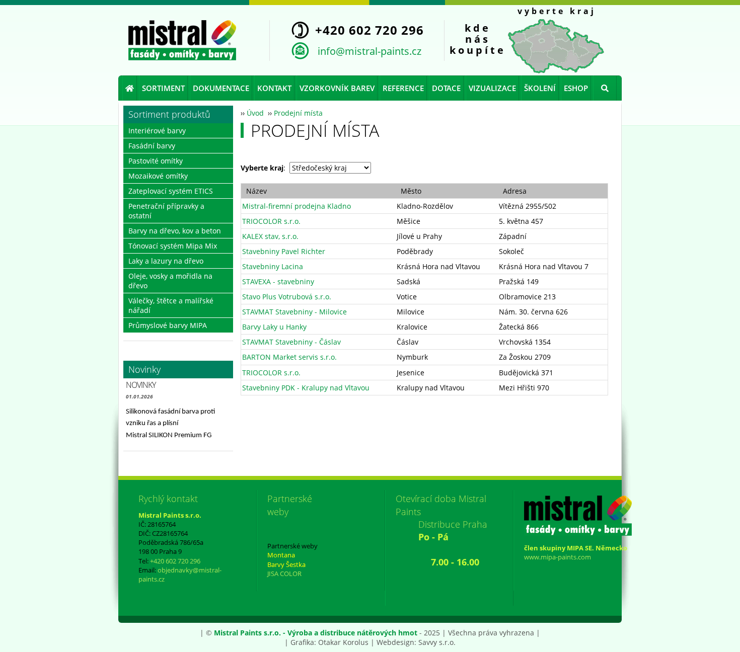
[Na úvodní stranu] (182, 40)
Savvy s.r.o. (437, 642)
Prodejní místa (298, 113)
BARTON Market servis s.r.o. (289, 357)
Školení (540, 88)
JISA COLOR (284, 573)
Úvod (255, 113)
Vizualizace (492, 88)
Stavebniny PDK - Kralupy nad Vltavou (305, 387)
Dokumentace (221, 88)
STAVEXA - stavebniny (278, 281)
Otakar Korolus (343, 642)
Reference (403, 88)
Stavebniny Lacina (272, 266)
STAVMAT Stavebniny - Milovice (294, 311)
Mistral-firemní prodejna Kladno (296, 206)
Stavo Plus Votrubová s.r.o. (286, 296)
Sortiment (163, 88)
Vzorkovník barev (337, 88)
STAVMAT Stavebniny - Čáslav (291, 342)
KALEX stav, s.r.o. (270, 236)
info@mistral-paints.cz (369, 51)
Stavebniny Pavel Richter (283, 251)
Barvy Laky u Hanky (274, 327)
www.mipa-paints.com (557, 556)
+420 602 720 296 (175, 560)
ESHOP (576, 88)
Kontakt (274, 88)
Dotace (446, 88)
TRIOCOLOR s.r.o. (271, 221)
